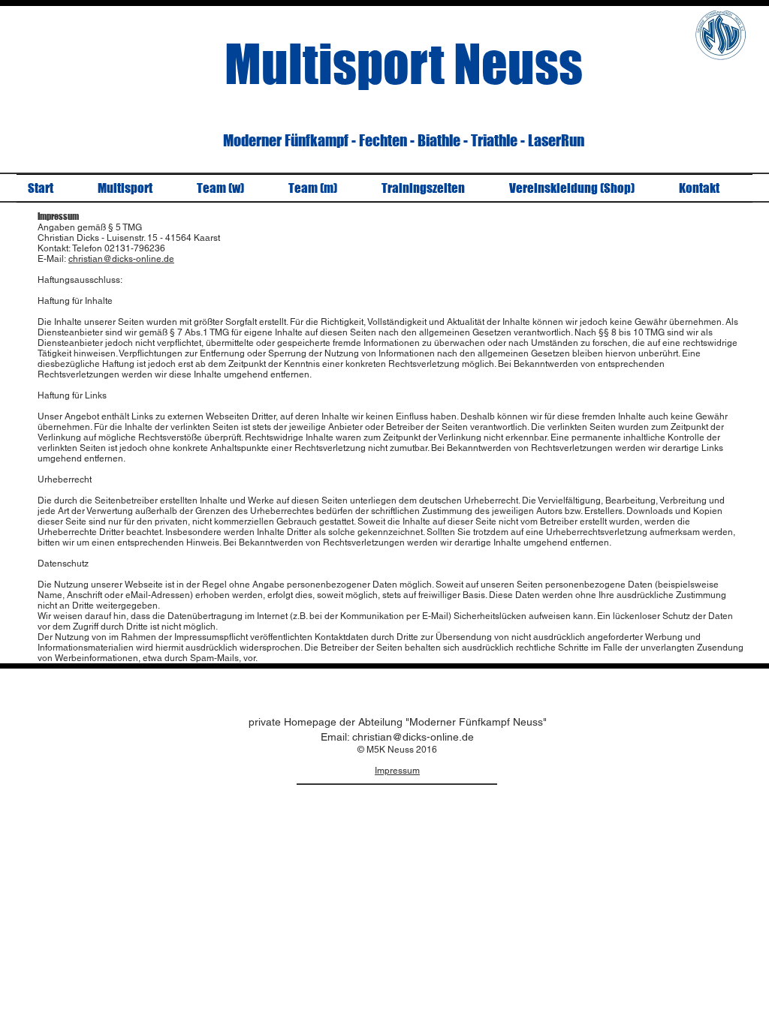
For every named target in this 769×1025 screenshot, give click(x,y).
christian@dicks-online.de (121, 259)
